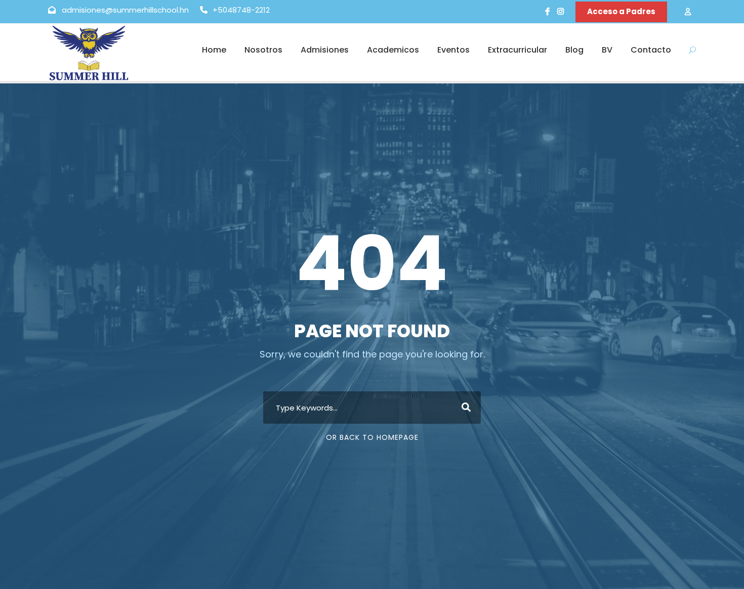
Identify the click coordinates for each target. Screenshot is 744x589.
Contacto (651, 50)
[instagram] (560, 11)
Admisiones (325, 50)
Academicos (393, 50)
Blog (574, 50)
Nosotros (263, 50)
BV (607, 50)
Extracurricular (517, 50)
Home (214, 50)
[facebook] (547, 11)
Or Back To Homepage (372, 437)
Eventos (453, 50)
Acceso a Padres (621, 11)
